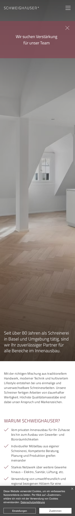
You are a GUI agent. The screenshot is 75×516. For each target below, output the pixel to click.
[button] (67, 28)
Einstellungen (19, 510)
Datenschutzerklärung (33, 502)
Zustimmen (55, 510)
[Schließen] (70, 491)
